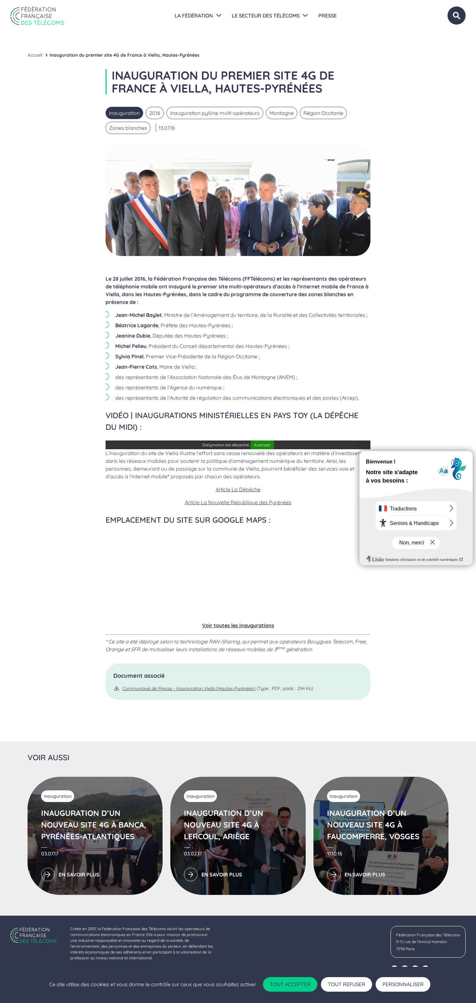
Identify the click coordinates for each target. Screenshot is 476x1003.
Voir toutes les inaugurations (238, 625)
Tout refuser (346, 984)
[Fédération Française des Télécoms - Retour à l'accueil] (37, 15)
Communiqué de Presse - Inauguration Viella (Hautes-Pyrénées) (188, 688)
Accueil (35, 55)
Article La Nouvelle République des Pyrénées (238, 502)
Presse (327, 15)
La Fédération (194, 15)
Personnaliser (403, 984)
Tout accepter (290, 984)
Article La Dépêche (238, 489)
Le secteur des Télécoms (266, 15)
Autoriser (262, 444)
